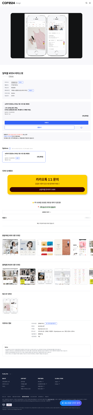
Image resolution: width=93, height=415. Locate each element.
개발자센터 (40, 386)
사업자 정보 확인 (51, 399)
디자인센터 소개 (6, 381)
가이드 (3, 386)
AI (72, 403)
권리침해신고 (40, 396)
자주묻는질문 (24, 384)
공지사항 (23, 381)
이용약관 (9, 396)
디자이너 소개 (5, 384)
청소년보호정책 (34, 396)
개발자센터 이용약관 (16, 396)
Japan (56, 381)
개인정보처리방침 (25, 396)
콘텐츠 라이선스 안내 (25, 389)
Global (56, 384)
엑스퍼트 (40, 381)
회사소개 (4, 396)
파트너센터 (40, 389)
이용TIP (22, 386)
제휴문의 (47, 396)
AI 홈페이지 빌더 (41, 384)
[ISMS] (7, 404)
